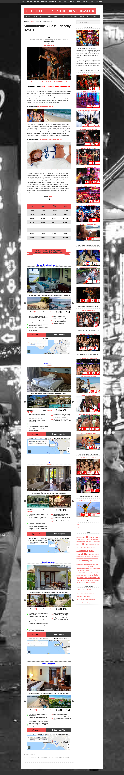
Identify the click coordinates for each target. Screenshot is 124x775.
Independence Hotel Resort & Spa (48, 265)
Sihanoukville (48, 46)
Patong (91, 562)
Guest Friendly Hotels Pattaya (83, 603)
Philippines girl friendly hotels (84, 568)
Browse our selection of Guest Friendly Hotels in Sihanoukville (48, 170)
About (77, 524)
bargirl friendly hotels (36, 756)
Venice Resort (49, 463)
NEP (88, 562)
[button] (25, 303)
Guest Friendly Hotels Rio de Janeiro (85, 593)
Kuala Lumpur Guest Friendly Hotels (84, 590)
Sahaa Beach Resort (48, 562)
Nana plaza (86, 562)
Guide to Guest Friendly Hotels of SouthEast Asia (60, 10)
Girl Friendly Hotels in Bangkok (88, 91)
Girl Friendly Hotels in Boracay (88, 376)
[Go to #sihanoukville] (49, 63)
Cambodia (44, 756)
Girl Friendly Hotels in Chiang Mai (88, 129)
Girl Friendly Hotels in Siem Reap (88, 267)
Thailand (90, 575)
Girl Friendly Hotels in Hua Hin (88, 148)
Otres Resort (48, 363)
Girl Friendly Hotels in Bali (88, 310)
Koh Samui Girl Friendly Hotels (92, 556)
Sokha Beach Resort (48, 663)
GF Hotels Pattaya (84, 547)
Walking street (93, 582)
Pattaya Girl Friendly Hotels (87, 564)
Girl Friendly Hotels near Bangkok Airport (88, 110)
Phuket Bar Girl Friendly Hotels (94, 570)
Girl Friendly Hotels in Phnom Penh (88, 249)
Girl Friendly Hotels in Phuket (88, 205)
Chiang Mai (90, 539)
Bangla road (78, 537)
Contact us (79, 527)
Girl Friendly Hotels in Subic (88, 433)
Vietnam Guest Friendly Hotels (83, 582)
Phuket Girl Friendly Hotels (81, 572)
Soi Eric (85, 575)
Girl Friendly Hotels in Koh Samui (88, 224)
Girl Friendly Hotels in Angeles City (88, 358)
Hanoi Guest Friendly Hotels (83, 596)
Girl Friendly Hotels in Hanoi (88, 476)
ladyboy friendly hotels (45, 757)
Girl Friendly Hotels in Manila (88, 395)
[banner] (49, 251)
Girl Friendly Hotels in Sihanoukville (88, 286)
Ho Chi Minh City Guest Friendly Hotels (85, 599)
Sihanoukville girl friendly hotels (40, 758)
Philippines (90, 566)
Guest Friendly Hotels (33, 757)
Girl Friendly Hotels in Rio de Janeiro (88, 500)
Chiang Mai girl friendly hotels (86, 541)
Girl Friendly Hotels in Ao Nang (88, 74)
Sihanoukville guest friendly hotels (59, 758)
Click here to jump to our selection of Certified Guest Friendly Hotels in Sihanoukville (49, 82)
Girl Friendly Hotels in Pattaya (88, 186)
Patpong (93, 562)
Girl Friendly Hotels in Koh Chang (88, 167)
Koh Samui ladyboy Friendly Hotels (92, 558)
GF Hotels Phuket (90, 547)
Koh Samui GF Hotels (82, 556)
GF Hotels (49, 756)
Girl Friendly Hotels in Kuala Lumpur (88, 334)
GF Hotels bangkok (92, 544)
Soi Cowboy (81, 575)
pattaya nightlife (84, 566)
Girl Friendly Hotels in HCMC (88, 458)
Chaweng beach (85, 539)
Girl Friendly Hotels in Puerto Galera (88, 414)
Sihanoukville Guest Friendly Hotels (47, 27)
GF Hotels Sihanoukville (59, 756)
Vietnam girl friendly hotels (93, 580)
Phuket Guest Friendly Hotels (91, 572)
